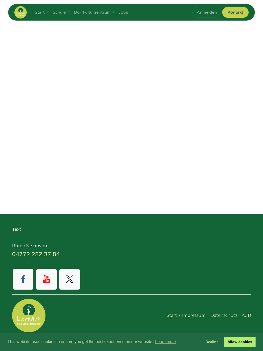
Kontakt (235, 12)
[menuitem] (42, 12)
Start (172, 315)
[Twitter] (69, 279)
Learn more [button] (165, 341)
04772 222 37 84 (36, 254)
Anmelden (207, 12)
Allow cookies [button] (240, 342)
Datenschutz (224, 315)
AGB (246, 315)
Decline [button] (212, 342)
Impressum (193, 315)
